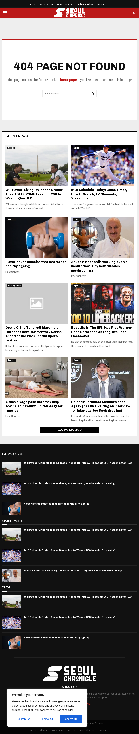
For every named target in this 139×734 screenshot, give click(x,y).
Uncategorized (14, 286)
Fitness (11, 220)
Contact (100, 4)
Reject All (47, 719)
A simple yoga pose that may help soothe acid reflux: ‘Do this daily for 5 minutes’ (35, 406)
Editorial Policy (85, 4)
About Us (43, 4)
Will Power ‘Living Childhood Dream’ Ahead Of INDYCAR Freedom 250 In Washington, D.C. (34, 194)
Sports (11, 148)
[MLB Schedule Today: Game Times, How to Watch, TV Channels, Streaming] (102, 165)
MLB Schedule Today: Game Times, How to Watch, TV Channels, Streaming (99, 194)
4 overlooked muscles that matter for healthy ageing (56, 503)
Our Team (70, 4)
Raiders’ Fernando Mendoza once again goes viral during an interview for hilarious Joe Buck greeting (100, 406)
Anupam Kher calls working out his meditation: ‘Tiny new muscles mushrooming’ (99, 266)
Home (33, 4)
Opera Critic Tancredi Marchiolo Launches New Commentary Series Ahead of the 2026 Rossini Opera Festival (33, 334)
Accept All (71, 719)
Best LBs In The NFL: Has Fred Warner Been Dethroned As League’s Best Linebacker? (101, 332)
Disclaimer (56, 4)
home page (68, 80)
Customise (23, 719)
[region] (47, 708)
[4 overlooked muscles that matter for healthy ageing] (36, 237)
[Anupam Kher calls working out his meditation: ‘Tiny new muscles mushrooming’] (102, 237)
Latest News (16, 136)
